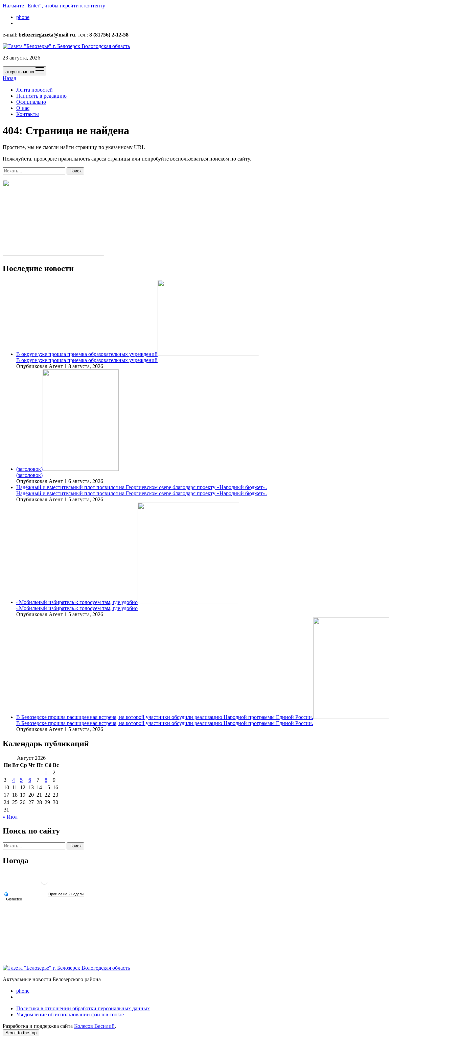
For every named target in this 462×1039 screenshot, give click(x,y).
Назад (9, 78)
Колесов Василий (94, 1026)
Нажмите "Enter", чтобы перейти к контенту (54, 5)
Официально (31, 102)
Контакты (27, 114)
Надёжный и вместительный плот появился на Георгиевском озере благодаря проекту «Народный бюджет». (141, 487)
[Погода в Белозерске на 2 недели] (66, 894)
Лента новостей (34, 90)
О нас (22, 108)
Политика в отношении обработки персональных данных (83, 1008)
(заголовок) (29, 469)
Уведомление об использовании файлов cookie (70, 1014)
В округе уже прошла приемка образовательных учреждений (87, 354)
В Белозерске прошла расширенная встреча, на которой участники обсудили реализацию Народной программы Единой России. (164, 717)
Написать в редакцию (41, 96)
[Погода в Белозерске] (44, 883)
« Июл (10, 817)
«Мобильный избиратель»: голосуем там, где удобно (77, 602)
